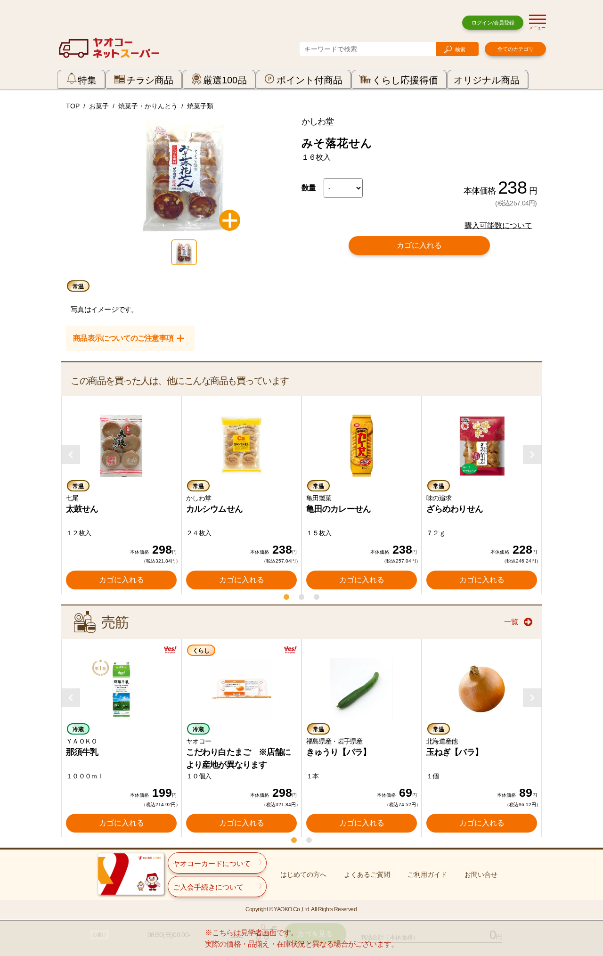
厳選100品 (225, 80)
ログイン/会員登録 (493, 22)
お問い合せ (480, 874)
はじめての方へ (303, 874)
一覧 (511, 622)
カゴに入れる (419, 245)
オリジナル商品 (487, 80)
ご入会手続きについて (208, 887)
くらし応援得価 (405, 80)
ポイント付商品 (309, 80)
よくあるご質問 (367, 874)
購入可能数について (498, 225)
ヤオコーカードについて (212, 863)
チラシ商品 (149, 80)
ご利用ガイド (427, 874)
